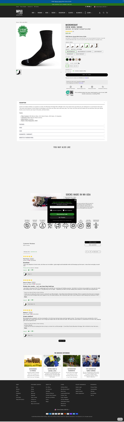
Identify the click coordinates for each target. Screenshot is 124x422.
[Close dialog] (75, 200)
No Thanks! (62, 217)
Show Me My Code (62, 214)
